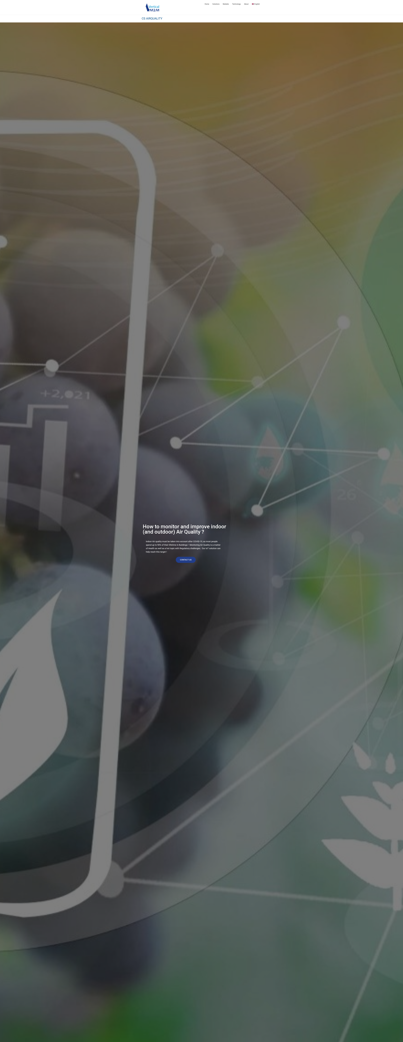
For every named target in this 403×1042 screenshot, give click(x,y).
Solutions (215, 4)
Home (207, 4)
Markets (226, 4)
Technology (236, 4)
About (246, 4)
